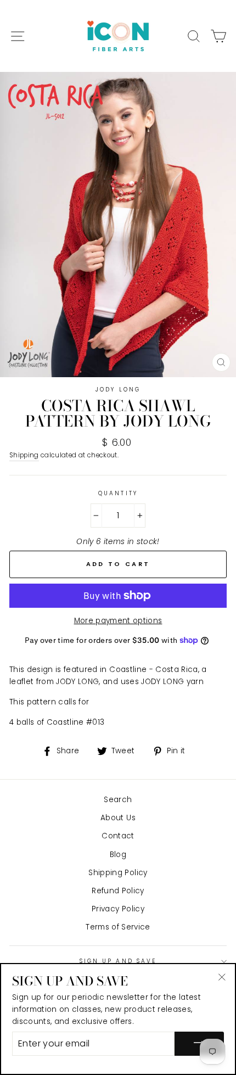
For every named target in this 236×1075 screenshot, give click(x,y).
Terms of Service (118, 927)
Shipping (24, 455)
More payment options (118, 620)
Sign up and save (118, 961)
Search (118, 799)
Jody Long (118, 389)
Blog (118, 854)
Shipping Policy (117, 872)
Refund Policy (118, 891)
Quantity (117, 493)
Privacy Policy (118, 909)
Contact (118, 836)
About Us (118, 818)
